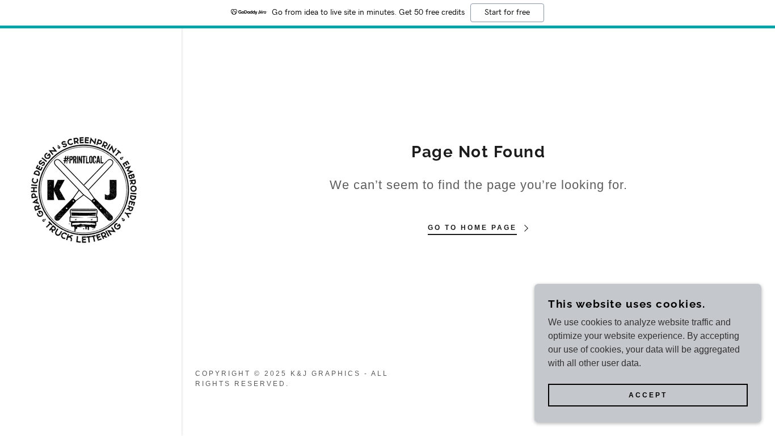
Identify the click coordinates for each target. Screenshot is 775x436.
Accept (648, 395)
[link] (84, 189)
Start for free (507, 12)
